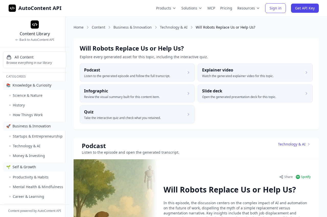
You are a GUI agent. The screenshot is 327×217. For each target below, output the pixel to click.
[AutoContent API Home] (12, 8)
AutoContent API (40, 8)
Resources (246, 8)
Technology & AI (174, 27)
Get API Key (305, 8)
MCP (211, 8)
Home (79, 27)
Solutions (189, 8)
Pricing (226, 8)
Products (163, 8)
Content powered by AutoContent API (34, 211)
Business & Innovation (132, 27)
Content (98, 27)
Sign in (276, 8)
